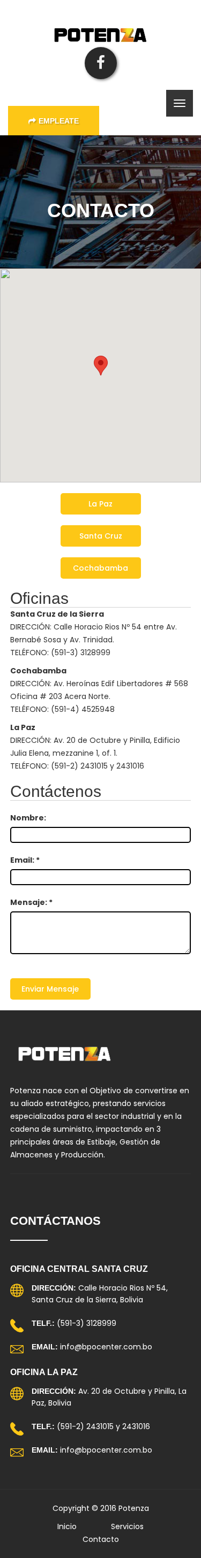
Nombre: (28, 817)
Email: (25, 860)
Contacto (101, 1539)
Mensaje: (31, 902)
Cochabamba (100, 568)
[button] (101, 365)
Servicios (127, 1526)
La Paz (100, 503)
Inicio (67, 1526)
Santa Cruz (100, 536)
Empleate (59, 121)
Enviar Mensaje (50, 989)
